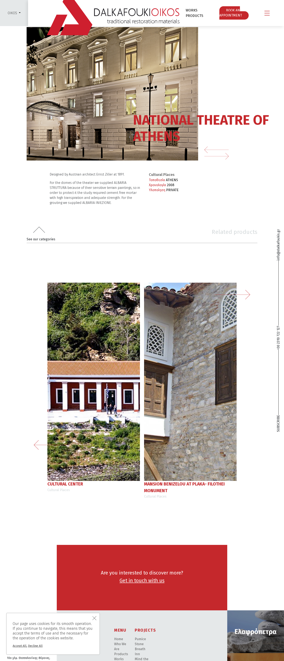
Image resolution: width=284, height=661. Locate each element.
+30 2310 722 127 (278, 338)
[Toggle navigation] (267, 13)
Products (121, 654)
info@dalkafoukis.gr (278, 245)
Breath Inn (140, 651)
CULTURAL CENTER (65, 484)
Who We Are (120, 646)
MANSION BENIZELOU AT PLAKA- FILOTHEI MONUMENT (184, 487)
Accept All (19, 646)
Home (118, 639)
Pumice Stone (140, 641)
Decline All (35, 646)
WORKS (191, 10)
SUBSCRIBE (278, 423)
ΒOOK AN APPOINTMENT (230, 13)
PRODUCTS (194, 16)
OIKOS (12, 13)
